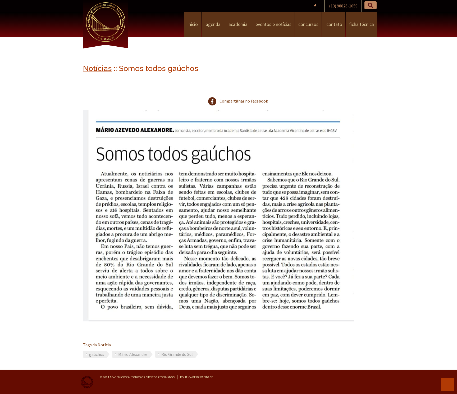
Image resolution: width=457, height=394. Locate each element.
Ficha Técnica (361, 24)
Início (193, 24)
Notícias (97, 68)
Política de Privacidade (196, 377)
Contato (333, 24)
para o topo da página (447, 384)
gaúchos (96, 354)
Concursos (308, 24)
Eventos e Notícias (272, 24)
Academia (237, 24)
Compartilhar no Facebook (244, 101)
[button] (370, 5)
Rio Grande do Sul (177, 354)
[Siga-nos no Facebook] (315, 6)
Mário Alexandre (132, 354)
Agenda (213, 24)
